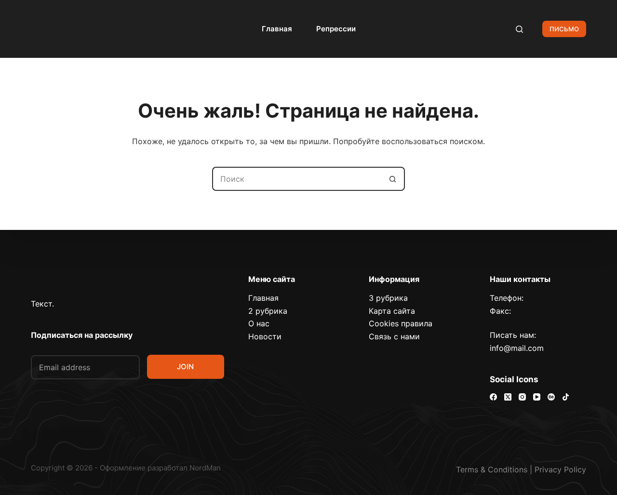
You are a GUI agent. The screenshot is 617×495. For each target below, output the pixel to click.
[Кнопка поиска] (393, 179)
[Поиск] (519, 29)
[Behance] (551, 397)
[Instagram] (522, 397)
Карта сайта (392, 311)
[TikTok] (565, 397)
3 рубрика (388, 298)
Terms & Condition (489, 469)
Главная (277, 28)
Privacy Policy (560, 469)
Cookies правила (400, 323)
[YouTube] (536, 397)
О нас (258, 323)
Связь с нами (394, 336)
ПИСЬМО (564, 29)
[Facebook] (493, 397)
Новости (265, 336)
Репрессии (336, 28)
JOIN (185, 366)
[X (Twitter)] (507, 397)
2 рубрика (267, 311)
